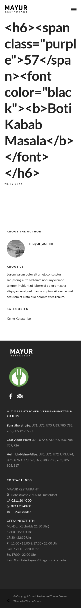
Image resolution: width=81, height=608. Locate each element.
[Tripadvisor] (20, 396)
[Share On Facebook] (12, 590)
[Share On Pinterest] (26, 590)
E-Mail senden (21, 512)
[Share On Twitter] (19, 590)
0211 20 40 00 (21, 500)
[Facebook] (10, 396)
